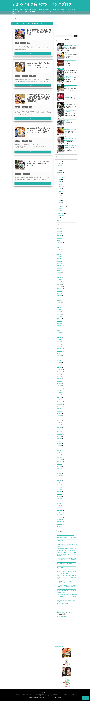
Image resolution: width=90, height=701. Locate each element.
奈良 (60, 191)
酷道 (58, 220)
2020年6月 (59, 334)
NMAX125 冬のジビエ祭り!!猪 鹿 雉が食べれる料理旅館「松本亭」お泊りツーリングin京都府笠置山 (67, 577)
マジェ (22, 11)
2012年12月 (59, 507)
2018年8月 (59, 374)
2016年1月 (59, 427)
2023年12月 (59, 265)
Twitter (14, 13)
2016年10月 (59, 406)
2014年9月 (59, 464)
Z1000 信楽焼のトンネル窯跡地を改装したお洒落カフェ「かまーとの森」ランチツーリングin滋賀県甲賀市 (67, 544)
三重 (60, 179)
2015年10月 (59, 434)
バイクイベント (60, 208)
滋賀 (60, 195)
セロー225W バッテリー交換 (70, 68)
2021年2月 (59, 323)
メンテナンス (52, 11)
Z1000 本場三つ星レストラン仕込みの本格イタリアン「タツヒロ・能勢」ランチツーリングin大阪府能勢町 (67, 539)
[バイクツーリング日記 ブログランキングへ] (61, 614)
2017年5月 (59, 394)
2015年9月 (59, 436)
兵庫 (60, 184)
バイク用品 (70, 11)
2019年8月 (59, 355)
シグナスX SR (60, 167)
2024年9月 (59, 256)
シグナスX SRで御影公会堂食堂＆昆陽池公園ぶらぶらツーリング (70, 129)
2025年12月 (59, 240)
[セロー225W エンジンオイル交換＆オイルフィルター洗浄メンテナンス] (20, 170)
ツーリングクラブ (61, 206)
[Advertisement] (24, 199)
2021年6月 (59, 314)
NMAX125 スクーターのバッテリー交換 (65, 535)
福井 (60, 197)
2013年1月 (59, 505)
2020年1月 (59, 346)
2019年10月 (59, 353)
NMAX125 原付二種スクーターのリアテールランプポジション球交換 (70, 95)
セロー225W (18, 174)
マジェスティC (60, 213)
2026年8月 (59, 228)
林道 (47, 11)
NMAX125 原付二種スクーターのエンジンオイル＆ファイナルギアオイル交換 (70, 138)
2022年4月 (59, 298)
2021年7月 (59, 311)
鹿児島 (60, 202)
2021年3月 (59, 321)
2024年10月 (59, 254)
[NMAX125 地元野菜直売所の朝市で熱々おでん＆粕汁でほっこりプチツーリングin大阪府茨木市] (20, 72)
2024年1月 (59, 263)
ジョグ (37, 11)
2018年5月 (59, 378)
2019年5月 (59, 362)
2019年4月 (59, 364)
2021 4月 (45, 692)
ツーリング (43, 11)
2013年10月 (59, 487)
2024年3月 (59, 261)
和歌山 (60, 186)
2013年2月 (59, 503)
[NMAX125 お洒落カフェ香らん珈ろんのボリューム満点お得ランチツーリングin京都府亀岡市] (20, 137)
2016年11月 (59, 404)
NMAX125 (27, 11)
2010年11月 (59, 524)
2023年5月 (59, 277)
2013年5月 (59, 498)
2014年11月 (59, 459)
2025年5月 (59, 244)
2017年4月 (59, 397)
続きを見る (33, 53)
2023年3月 (59, 281)
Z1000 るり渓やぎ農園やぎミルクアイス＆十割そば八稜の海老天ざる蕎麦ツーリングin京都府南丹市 (66, 554)
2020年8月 (59, 332)
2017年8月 (59, 392)
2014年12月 (59, 457)
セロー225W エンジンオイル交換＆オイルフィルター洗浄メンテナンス (38, 163)
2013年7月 (59, 494)
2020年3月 (59, 341)
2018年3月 (59, 383)
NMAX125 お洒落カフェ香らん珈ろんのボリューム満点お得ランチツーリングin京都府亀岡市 (39, 130)
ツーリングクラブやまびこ (62, 616)
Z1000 (18, 11)
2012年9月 (59, 514)
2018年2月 (59, 385)
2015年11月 (59, 431)
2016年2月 (59, 424)
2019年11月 (59, 351)
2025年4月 (59, 247)
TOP (14, 11)
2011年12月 (59, 517)
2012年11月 (59, 510)
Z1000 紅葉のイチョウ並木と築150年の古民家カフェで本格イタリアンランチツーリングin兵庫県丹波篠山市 (67, 596)
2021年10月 (59, 307)
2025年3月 (59, 249)
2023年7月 (59, 274)
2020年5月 (59, 337)
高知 (60, 200)
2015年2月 (59, 452)
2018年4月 (59, 381)
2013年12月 (59, 482)
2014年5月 (59, 473)
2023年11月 (59, 268)
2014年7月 (59, 468)
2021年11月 (59, 304)
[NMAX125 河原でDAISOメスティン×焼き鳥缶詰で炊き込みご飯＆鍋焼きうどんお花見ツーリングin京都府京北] (20, 104)
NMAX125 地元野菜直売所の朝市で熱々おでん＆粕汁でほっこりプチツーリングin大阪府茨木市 (38, 65)
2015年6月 (59, 443)
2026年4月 (59, 233)
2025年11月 (59, 242)
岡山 (60, 193)
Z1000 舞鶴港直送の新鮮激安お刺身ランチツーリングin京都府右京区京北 (39, 32)
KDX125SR (32, 11)
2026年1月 (59, 238)
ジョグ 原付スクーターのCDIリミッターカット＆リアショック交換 (70, 120)
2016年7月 (59, 413)
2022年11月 (59, 286)
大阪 (31, 75)
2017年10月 (59, 387)
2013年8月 (59, 491)
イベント (64, 11)
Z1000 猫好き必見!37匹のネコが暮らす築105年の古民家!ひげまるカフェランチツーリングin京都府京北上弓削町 (67, 591)
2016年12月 (59, 401)
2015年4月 (59, 447)
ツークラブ (59, 11)
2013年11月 (59, 484)
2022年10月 (59, 288)
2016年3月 (59, 422)
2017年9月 (59, 390)
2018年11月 (59, 369)
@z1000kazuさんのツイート (61, 646)
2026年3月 (59, 235)
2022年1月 (59, 302)
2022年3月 (59, 300)
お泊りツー (61, 177)
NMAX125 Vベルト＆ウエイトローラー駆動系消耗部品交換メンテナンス (70, 45)
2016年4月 (59, 420)
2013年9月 (59, 489)
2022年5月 (59, 295)
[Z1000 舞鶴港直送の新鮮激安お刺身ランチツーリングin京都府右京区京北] (20, 39)
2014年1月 (59, 480)
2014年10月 (59, 461)
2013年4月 (59, 501)
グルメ (75, 11)
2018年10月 (59, 371)
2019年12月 (59, 348)
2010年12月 (59, 521)
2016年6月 (59, 415)
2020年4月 (59, 339)
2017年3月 (59, 399)
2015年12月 (59, 429)
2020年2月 (59, 344)
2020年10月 (59, 330)
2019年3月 (59, 367)
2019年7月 (59, 358)
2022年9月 (59, 291)
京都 (29, 42)
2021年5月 (59, 316)
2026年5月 (59, 231)
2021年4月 (59, 318)
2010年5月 (59, 526)
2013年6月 (59, 496)
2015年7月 (59, 441)
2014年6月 (59, 471)
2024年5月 (59, 258)
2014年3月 (59, 477)
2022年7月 (59, 293)
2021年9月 (59, 309)
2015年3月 (59, 450)
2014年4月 (59, 475)
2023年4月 (59, 279)
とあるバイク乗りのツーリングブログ (42, 4)
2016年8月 (59, 411)
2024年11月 (59, 251)
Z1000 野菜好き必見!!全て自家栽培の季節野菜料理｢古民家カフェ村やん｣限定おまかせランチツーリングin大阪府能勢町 (67, 602)
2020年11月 (59, 328)
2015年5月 (59, 445)
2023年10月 (59, 270)
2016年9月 (59, 408)
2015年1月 (59, 454)
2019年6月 (59, 360)
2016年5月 (59, 417)
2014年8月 (59, 466)
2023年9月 (59, 272)
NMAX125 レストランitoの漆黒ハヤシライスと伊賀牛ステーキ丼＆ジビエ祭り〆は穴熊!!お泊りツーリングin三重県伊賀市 (67, 571)
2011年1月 (59, 519)
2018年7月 (59, 376)
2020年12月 (59, 325)
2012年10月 (59, 512)
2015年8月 (59, 438)
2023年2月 (59, 284)
